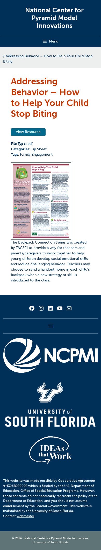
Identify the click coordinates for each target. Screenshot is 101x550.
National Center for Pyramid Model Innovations (54, 18)
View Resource (28, 132)
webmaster (25, 516)
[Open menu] (50, 326)
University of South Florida (52, 511)
